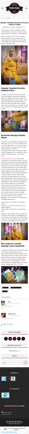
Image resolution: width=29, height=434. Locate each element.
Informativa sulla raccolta (9, 432)
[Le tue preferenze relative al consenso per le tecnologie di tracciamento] (1, 325)
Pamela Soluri (7, 27)
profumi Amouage (15, 36)
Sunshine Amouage (12, 143)
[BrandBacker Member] (13, 380)
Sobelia (4, 291)
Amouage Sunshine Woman (8, 158)
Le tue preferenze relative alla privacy (16, 429)
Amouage (5, 287)
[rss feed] (23, 340)
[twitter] (10, 340)
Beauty (12, 27)
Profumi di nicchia (15, 287)
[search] (25, 362)
